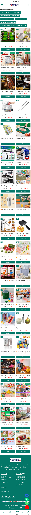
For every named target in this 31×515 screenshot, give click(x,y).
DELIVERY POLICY (21, 477)
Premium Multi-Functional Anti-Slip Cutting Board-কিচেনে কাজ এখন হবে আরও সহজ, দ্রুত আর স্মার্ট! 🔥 (22, 139)
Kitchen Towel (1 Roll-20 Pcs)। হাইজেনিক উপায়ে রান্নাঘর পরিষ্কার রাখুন (23, 281)
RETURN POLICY (21, 482)
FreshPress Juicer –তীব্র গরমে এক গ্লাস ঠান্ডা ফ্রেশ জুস (22, 210)
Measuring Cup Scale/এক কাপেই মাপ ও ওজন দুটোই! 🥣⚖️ (8, 352)
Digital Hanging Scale (8, 22)
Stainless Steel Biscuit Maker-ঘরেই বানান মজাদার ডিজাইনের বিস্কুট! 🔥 (7, 139)
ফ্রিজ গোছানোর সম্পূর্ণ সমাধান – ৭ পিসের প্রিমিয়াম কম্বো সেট (23, 186)
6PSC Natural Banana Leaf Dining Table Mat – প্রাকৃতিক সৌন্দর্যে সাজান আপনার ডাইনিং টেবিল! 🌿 (7, 44)
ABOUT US (19, 485)
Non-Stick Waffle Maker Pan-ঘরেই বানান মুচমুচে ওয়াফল (22, 233)
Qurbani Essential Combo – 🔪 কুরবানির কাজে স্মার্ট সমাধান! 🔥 (22, 68)
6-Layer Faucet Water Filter (10, 16)
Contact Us (4, 482)
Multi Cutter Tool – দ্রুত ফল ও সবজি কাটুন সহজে (8, 257)
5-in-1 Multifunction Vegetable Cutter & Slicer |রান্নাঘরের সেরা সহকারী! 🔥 (23, 44)
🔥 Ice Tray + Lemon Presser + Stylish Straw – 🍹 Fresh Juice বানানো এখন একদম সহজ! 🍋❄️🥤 (23, 257)
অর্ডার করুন (8, 49)
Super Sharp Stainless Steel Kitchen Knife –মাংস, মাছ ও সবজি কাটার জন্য (23, 115)
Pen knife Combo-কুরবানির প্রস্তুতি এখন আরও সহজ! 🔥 (7, 68)
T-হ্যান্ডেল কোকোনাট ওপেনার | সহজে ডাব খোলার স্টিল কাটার (22, 328)
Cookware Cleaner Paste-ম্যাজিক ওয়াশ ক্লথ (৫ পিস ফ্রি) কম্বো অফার (23, 162)
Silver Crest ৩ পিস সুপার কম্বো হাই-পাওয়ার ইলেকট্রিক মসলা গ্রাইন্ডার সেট (23, 375)
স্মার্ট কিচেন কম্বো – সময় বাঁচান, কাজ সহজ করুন (7, 422)
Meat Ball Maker (21, 19)
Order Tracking (6, 477)
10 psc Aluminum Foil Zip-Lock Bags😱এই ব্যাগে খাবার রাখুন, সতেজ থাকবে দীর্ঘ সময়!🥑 (8, 115)
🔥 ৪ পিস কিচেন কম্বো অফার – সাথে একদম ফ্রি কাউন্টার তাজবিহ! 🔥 (7, 399)
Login (3, 485)
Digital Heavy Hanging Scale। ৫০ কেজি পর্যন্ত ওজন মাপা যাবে (7, 162)
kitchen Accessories (8, 9)
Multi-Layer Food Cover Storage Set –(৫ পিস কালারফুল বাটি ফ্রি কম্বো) (8, 304)
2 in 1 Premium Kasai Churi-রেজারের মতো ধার (7, 91)
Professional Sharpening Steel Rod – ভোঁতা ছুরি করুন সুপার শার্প (23, 91)
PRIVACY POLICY (21, 480)
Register (4, 487)
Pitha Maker (5, 12)
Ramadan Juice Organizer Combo (21, 446)
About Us (4, 480)
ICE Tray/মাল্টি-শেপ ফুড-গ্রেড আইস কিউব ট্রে (7, 328)
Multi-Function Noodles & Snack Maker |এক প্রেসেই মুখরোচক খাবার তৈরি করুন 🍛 (8, 233)
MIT (20, 508)
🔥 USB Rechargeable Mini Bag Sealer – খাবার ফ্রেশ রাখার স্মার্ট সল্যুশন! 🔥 (7, 210)
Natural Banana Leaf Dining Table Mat (13, 25)
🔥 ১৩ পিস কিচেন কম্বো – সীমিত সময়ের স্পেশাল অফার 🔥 (23, 352)
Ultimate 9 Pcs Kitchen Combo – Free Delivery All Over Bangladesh (22, 399)
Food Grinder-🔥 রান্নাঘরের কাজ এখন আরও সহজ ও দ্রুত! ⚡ (7, 281)
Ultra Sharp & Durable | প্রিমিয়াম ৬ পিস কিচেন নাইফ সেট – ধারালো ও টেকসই (8, 186)
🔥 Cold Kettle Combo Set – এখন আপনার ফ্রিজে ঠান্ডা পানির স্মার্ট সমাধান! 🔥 (22, 304)
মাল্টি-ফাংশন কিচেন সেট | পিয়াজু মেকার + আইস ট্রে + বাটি (7, 446)
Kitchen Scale (15, 12)
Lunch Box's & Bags (7, 19)
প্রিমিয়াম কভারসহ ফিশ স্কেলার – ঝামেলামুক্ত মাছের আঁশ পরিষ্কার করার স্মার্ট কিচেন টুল (22, 422)
